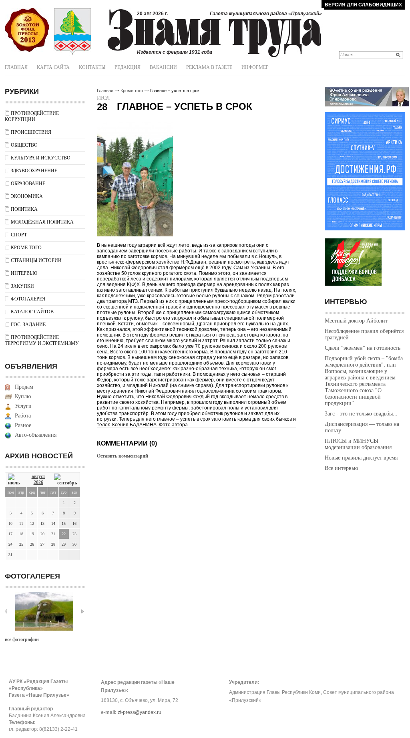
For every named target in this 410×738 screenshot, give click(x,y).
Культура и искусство (40, 158)
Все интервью (341, 468)
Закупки (22, 286)
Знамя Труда (27, 30)
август (38, 476)
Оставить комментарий (122, 456)
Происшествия (31, 132)
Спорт (19, 235)
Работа (23, 416)
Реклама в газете (209, 67)
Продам (24, 387)
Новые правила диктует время (361, 458)
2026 (38, 482)
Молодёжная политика (42, 222)
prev (6, 611)
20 (42, 534)
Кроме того (26, 247)
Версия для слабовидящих (363, 5)
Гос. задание (28, 324)
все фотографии (22, 639)
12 (32, 523)
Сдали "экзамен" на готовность (362, 348)
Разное (23, 425)
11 (21, 523)
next (82, 611)
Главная (16, 67)
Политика (24, 209)
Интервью (24, 273)
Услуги (23, 406)
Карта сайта (53, 67)
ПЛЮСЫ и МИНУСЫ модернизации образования (358, 444)
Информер (255, 67)
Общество (24, 145)
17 (10, 534)
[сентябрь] (65, 480)
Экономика (27, 196)
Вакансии (163, 67)
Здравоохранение (34, 170)
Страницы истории (36, 260)
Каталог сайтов (32, 312)
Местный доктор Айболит (356, 321)
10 (10, 523)
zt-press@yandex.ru (139, 712)
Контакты (92, 67)
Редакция (128, 67)
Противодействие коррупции (32, 116)
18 (21, 534)
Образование (28, 183)
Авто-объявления (35, 435)
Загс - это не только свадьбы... (361, 414)
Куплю (23, 396)
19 (32, 534)
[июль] (15, 480)
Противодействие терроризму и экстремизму (42, 340)
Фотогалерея (28, 299)
